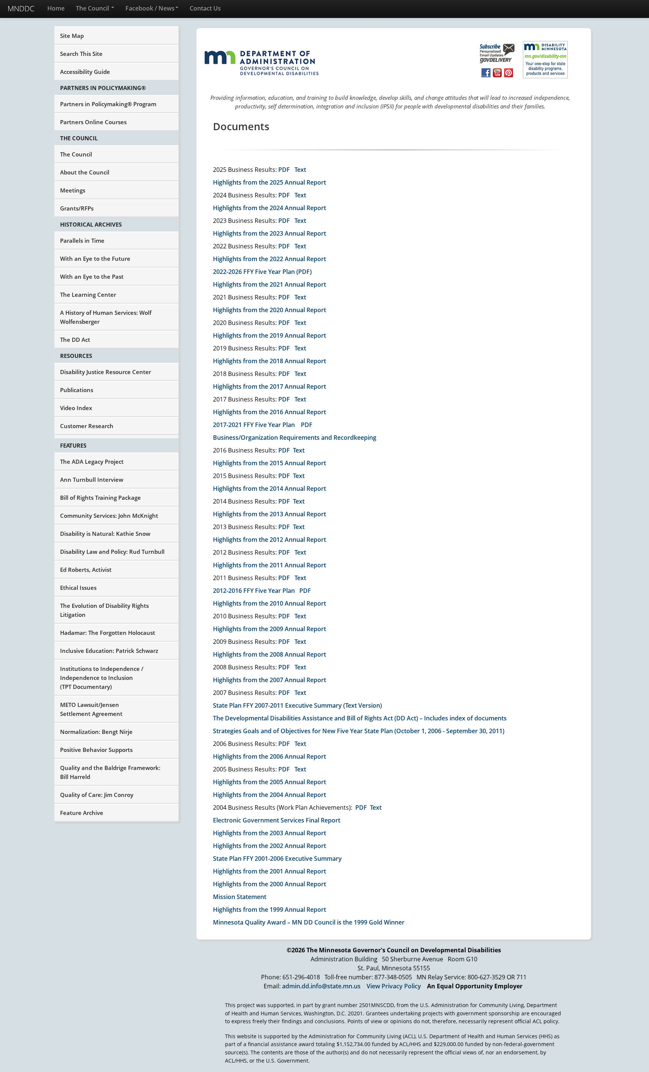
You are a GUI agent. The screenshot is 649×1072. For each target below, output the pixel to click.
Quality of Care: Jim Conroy (96, 794)
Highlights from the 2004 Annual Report (269, 795)
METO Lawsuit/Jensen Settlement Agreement (91, 709)
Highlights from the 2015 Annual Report (269, 463)
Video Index (76, 408)
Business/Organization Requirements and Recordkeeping (294, 437)
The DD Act (75, 339)
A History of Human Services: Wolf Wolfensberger (105, 317)
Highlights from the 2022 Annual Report (269, 259)
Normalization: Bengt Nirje (96, 731)
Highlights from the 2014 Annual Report (269, 488)
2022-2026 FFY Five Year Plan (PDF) (262, 272)
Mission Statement (239, 897)
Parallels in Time (82, 240)
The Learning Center (88, 294)
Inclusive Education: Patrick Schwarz (109, 650)
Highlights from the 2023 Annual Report (269, 233)
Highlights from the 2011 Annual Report (269, 565)
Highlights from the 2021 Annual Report (269, 284)
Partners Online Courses (93, 122)
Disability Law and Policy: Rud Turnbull (112, 551)
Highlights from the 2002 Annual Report (269, 846)
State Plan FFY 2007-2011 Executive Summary (277, 705)
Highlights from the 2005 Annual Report (269, 782)
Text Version (362, 705)
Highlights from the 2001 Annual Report (269, 871)
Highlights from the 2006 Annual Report (269, 756)
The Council (93, 8)
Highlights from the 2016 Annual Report (269, 412)
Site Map (72, 35)
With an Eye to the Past (92, 276)
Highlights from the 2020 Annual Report (269, 310)
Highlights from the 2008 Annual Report (269, 654)
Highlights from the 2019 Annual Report (269, 335)
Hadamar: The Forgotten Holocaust (107, 632)
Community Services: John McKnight (109, 515)
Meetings (72, 190)
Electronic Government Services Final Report (276, 820)
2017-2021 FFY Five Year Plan (254, 425)
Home (56, 8)
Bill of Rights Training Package (100, 497)
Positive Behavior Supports (96, 749)
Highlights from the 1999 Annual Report (269, 909)
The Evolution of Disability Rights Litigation (104, 610)
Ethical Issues (78, 587)
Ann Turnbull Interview (91, 479)
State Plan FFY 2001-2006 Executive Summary (277, 858)
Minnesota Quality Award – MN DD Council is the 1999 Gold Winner (308, 922)
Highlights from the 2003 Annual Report (269, 833)
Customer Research (86, 426)
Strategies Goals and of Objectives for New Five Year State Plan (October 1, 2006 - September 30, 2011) (358, 731)
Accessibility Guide (85, 71)
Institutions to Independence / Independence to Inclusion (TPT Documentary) (101, 677)
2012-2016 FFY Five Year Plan (254, 590)
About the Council (84, 172)
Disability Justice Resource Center (105, 372)
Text (300, 169)
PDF (284, 169)
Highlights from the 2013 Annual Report (269, 514)
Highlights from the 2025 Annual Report (269, 182)
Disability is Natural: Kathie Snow (105, 533)
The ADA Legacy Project (92, 461)
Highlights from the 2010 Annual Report (269, 603)
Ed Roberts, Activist (86, 569)
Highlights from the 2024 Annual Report (269, 208)
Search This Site (81, 53)
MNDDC (21, 8)
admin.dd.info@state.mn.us (321, 986)
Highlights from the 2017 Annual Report (269, 386)
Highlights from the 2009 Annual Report (269, 629)
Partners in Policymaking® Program (108, 104)
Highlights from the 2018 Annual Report (269, 361)
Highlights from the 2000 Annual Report (269, 884)
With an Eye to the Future (95, 258)
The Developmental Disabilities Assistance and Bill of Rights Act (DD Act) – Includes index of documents (360, 718)
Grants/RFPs (77, 208)
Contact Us (205, 8)
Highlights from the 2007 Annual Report (269, 680)
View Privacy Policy (394, 986)
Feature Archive (81, 812)
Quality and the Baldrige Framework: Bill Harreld (110, 772)
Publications (76, 390)
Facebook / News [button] (150, 8)
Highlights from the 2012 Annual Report (269, 539)
